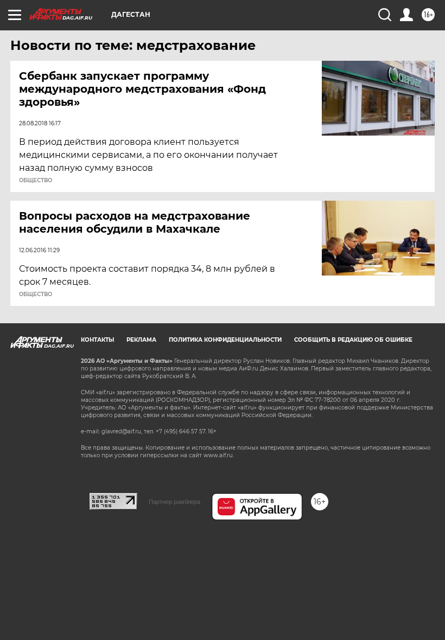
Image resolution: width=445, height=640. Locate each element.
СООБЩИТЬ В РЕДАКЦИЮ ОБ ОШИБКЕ (353, 339)
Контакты (97, 339)
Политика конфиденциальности (225, 339)
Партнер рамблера (174, 501)
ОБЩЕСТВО (35, 180)
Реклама (141, 339)
